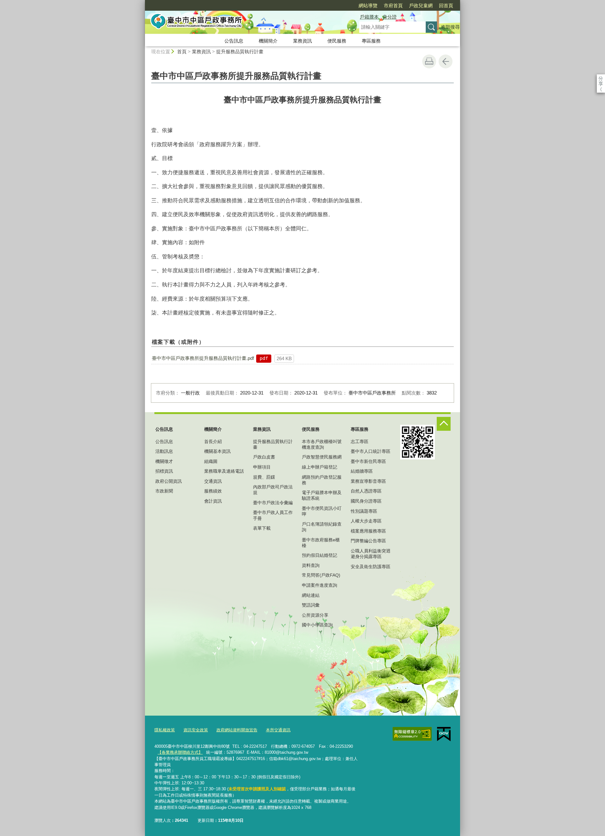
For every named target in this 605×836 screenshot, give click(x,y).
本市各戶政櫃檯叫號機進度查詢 (322, 444)
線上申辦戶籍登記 (319, 467)
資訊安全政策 (195, 730)
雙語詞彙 (311, 605)
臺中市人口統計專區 (370, 451)
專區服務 (371, 40)
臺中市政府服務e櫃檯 (321, 542)
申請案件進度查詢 (319, 585)
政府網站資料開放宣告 (236, 730)
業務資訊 (302, 40)
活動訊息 (164, 451)
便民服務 (336, 40)
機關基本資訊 (217, 451)
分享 (600, 78)
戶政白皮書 (264, 456)
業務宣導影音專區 (368, 481)
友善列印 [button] (429, 61)
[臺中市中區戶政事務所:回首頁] (244, 23)
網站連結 (311, 595)
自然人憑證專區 (366, 490)
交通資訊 (213, 481)
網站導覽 (368, 5)
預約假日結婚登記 (319, 555)
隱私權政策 (164, 730)
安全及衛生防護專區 (370, 566)
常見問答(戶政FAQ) (321, 575)
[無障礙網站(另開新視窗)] (412, 734)
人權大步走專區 (366, 520)
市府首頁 (393, 5)
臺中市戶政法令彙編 (273, 502)
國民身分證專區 (366, 501)
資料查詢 (311, 565)
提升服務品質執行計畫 (239, 51)
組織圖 (210, 461)
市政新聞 (164, 490)
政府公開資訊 (168, 481)
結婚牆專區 (362, 471)
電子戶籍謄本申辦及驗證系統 (322, 495)
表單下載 (262, 528)
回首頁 (446, 5)
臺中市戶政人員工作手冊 (273, 515)
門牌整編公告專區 (368, 540)
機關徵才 (164, 461)
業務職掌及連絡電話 (224, 471)
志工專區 (359, 441)
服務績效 (213, 490)
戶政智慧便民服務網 (322, 456)
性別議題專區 (364, 511)
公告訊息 (233, 40)
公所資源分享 (315, 615)
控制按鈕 (444, 424)
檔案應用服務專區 (368, 530)
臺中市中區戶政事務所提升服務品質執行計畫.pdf (203, 358)
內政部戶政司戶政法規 (273, 489)
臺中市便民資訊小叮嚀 (322, 511)
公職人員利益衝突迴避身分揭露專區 (370, 553)
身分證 (390, 17)
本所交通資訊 (278, 730)
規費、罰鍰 (264, 477)
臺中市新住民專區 (368, 461)
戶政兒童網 (421, 5)
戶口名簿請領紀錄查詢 (322, 527)
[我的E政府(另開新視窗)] (444, 734)
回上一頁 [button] (445, 61)
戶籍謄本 (369, 17)
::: (142, 2)
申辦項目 (262, 467)
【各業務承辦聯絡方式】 (180, 752)
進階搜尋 (450, 27)
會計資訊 (213, 501)
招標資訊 (164, 471)
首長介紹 (213, 441)
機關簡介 (268, 40)
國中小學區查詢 (317, 624)
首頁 (182, 51)
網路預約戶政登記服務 (322, 480)
